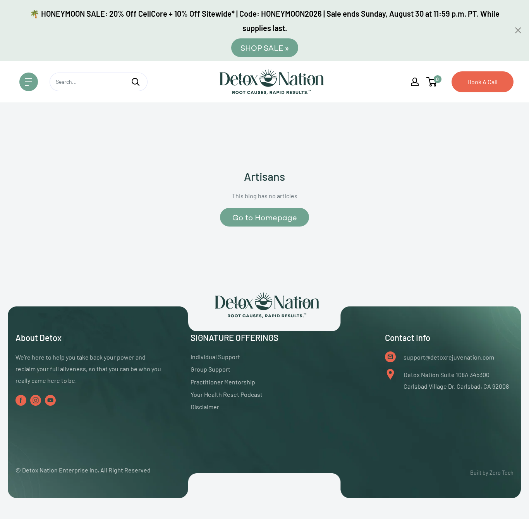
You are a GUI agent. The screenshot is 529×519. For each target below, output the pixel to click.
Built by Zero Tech (492, 472)
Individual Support (215, 356)
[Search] (135, 82)
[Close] (518, 30)
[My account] (415, 81)
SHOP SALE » (264, 47)
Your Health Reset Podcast (227, 394)
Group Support (210, 369)
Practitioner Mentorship (223, 382)
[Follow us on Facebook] (20, 400)
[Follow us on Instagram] (35, 400)
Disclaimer (205, 406)
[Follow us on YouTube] (50, 400)
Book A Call (482, 81)
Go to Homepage (264, 217)
